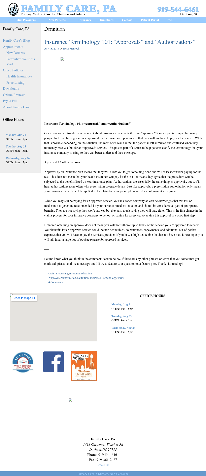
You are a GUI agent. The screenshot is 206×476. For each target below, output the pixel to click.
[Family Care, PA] (103, 9)
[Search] (187, 20)
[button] (40, 20)
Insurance (85, 20)
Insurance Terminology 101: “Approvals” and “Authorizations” (119, 41)
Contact (127, 20)
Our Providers (26, 20)
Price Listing (15, 82)
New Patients (57, 20)
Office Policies (13, 70)
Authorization (68, 278)
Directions (106, 20)
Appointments (13, 46)
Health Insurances (19, 76)
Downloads (11, 88)
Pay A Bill (10, 100)
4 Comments (55, 282)
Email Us (103, 465)
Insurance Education (80, 273)
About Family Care (16, 107)
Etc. (170, 20)
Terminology (109, 278)
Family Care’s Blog (16, 40)
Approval (53, 278)
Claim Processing (58, 273)
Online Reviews (14, 94)
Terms (120, 278)
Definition (83, 278)
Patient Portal (150, 20)
